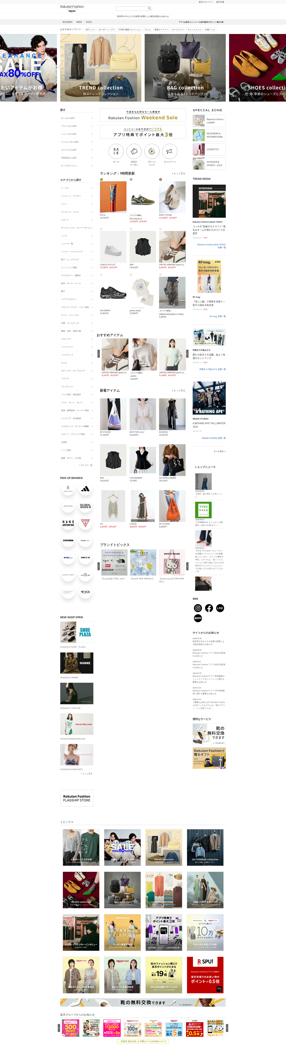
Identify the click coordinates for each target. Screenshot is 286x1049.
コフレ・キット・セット (72, 402)
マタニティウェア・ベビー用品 (75, 307)
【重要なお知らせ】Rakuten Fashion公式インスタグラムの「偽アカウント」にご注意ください (209, 705)
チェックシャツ (194, 29)
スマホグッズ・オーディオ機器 (75, 426)
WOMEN (67, 22)
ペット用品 (66, 450)
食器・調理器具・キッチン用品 (75, 410)
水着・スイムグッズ (70, 323)
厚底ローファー (161, 29)
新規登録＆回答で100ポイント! (181, 2)
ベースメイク (67, 347)
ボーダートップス (107, 29)
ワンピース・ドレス (70, 212)
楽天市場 (220, 2)
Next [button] (226, 67)
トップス (65, 188)
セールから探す (68, 118)
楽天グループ (205, 2)
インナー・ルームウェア (72, 251)
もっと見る (88, 773)
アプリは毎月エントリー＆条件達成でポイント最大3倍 (201, 22)
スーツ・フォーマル (70, 315)
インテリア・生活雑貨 (71, 418)
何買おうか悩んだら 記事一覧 (212, 369)
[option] (101, 68)
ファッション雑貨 (69, 267)
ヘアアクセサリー (69, 299)
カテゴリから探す (69, 150)
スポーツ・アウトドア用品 (73, 434)
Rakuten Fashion (86, 8)
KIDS (89, 22)
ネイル (64, 362)
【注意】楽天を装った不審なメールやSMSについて (143, 1041)
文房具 (64, 442)
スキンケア (66, 339)
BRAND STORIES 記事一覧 (214, 438)
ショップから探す (69, 134)
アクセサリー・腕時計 (71, 275)
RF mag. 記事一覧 (218, 316)
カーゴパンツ (178, 29)
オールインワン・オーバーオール (76, 227)
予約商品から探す (69, 157)
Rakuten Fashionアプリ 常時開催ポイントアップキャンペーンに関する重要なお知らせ (209, 679)
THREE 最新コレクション (129, 29)
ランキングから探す (70, 142)
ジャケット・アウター (71, 196)
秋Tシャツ (90, 29)
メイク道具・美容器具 (71, 394)
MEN (79, 22)
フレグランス (67, 386)
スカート (65, 220)
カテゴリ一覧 (87, 465)
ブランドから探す (69, 126)
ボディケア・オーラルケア (73, 370)
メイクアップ (67, 355)
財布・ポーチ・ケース (71, 283)
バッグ (64, 235)
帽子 (63, 291)
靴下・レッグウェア (70, 259)
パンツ (64, 204)
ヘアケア (65, 378)
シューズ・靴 (67, 243)
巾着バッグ (210, 29)
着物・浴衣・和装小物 (71, 331)
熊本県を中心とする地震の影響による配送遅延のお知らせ (143, 16)
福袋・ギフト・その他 (71, 458)
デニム (148, 29)
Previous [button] (60, 67)
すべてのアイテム (69, 165)
